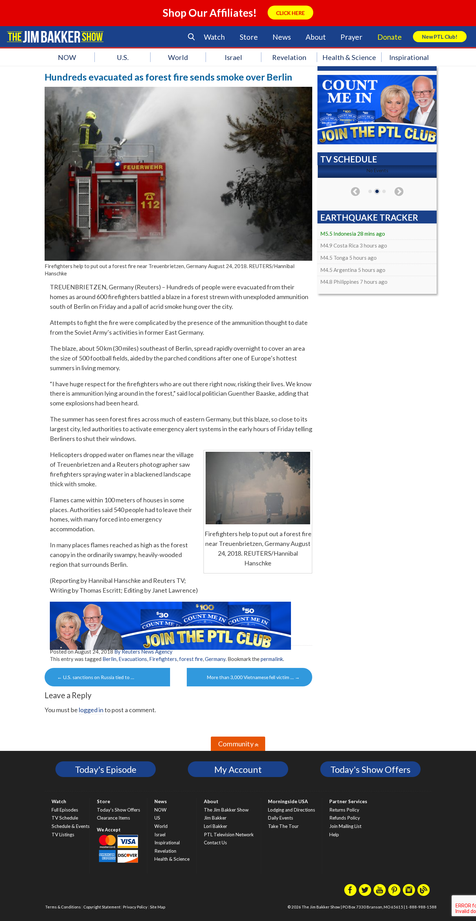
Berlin (109, 659)
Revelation (289, 57)
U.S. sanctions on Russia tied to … (95, 677)
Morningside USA (288, 801)
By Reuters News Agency (143, 651)
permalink (272, 659)
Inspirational (409, 57)
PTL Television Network (229, 834)
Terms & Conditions (63, 907)
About (315, 36)
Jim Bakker (55, 36)
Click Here (290, 13)
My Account (238, 769)
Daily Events (280, 818)
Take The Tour (283, 826)
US (157, 818)
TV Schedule (65, 818)
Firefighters (163, 659)
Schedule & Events (71, 826)
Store (249, 36)
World (178, 57)
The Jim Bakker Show (226, 810)
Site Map (157, 907)
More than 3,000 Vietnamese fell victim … (253, 677)
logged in (91, 710)
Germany (215, 659)
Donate (389, 36)
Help (334, 834)
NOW (67, 57)
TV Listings (63, 834)
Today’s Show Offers (118, 810)
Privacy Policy (135, 907)
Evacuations (132, 659)
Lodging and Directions (291, 810)
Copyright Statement (102, 907)
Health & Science (349, 57)
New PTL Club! (440, 36)
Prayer (351, 36)
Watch (214, 36)
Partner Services (348, 801)
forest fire (191, 659)
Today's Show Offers (370, 769)
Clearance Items (113, 818)
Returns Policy (344, 810)
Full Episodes (65, 810)
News (281, 36)
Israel (233, 57)
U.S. (123, 57)
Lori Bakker (215, 826)
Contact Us (215, 842)
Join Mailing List (345, 826)
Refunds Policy (344, 818)
